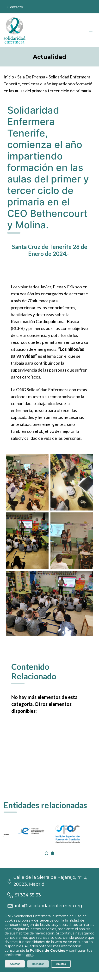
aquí (29, 955)
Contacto (15, 7)
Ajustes (61, 964)
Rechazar (38, 964)
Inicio (9, 76)
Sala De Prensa (31, 76)
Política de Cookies (47, 950)
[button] (46, 853)
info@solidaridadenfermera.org (48, 905)
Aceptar (15, 964)
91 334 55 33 (28, 895)
